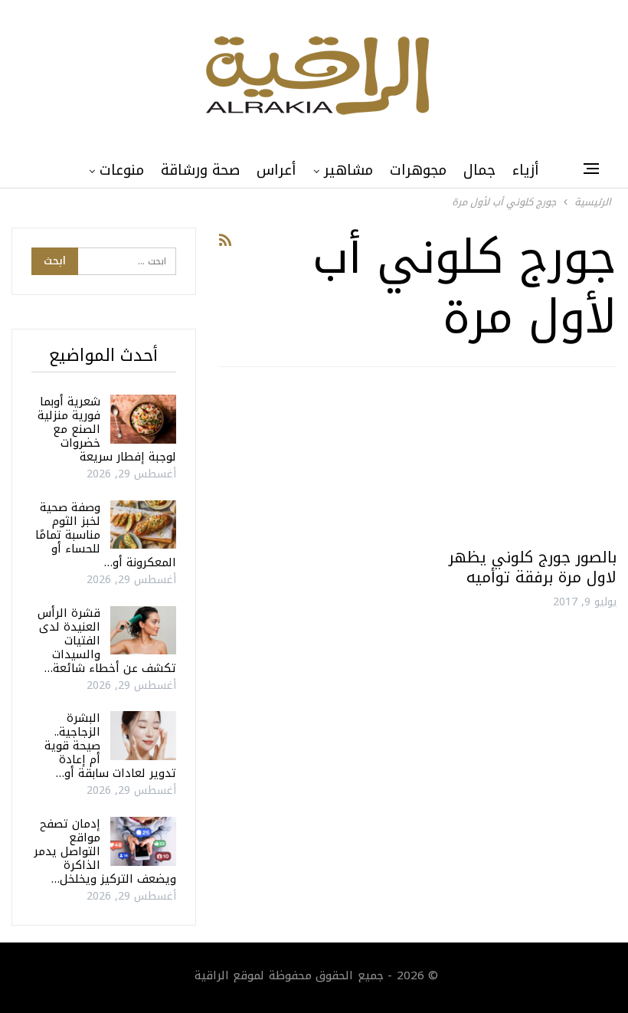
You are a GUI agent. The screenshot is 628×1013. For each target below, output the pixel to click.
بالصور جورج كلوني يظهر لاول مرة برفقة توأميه (533, 567)
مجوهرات (418, 170)
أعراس (276, 170)
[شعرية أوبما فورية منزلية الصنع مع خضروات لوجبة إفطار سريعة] (143, 419)
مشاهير (348, 170)
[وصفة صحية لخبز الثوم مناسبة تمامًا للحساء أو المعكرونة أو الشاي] (143, 524)
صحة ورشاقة (200, 170)
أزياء (525, 170)
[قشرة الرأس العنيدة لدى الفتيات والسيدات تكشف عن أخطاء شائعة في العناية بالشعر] (143, 630)
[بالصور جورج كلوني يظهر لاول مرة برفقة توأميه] (524, 463)
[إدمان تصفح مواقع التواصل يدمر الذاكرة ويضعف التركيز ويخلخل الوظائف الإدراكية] (143, 841)
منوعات (122, 170)
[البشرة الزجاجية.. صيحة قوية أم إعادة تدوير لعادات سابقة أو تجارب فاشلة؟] (143, 735)
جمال (479, 170)
